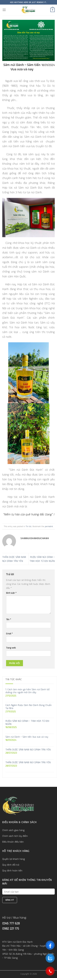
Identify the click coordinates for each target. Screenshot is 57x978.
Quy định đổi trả (10, 864)
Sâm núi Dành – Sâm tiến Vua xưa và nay (26, 736)
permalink (49, 526)
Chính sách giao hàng (13, 830)
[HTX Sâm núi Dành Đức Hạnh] (28, 10)
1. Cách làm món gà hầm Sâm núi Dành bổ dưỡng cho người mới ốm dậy (27, 691)
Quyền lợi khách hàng (13, 858)
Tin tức (29, 526)
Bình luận (11, 592)
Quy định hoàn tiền (12, 870)
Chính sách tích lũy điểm (15, 835)
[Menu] (4, 10)
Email (9, 633)
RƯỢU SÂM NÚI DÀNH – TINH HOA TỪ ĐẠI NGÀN (27, 722)
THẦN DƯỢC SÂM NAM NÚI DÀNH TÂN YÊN (28, 749)
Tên (8, 619)
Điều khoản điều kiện (13, 841)
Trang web (11, 647)
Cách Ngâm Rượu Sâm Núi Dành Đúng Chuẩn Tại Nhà (28, 707)
